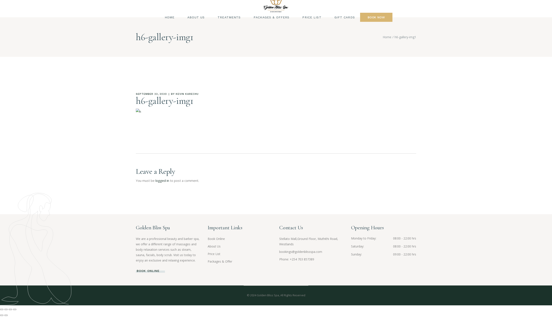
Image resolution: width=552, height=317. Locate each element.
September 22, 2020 (151, 93)
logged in (162, 180)
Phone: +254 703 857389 (296, 259)
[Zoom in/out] (1, 309)
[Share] (10, 309)
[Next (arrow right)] (6, 315)
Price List (214, 254)
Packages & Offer (220, 261)
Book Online (216, 239)
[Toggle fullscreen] (6, 309)
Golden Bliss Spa (268, 295)
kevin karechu (187, 93)
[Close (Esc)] (14, 309)
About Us (214, 246)
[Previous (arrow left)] (1, 315)
